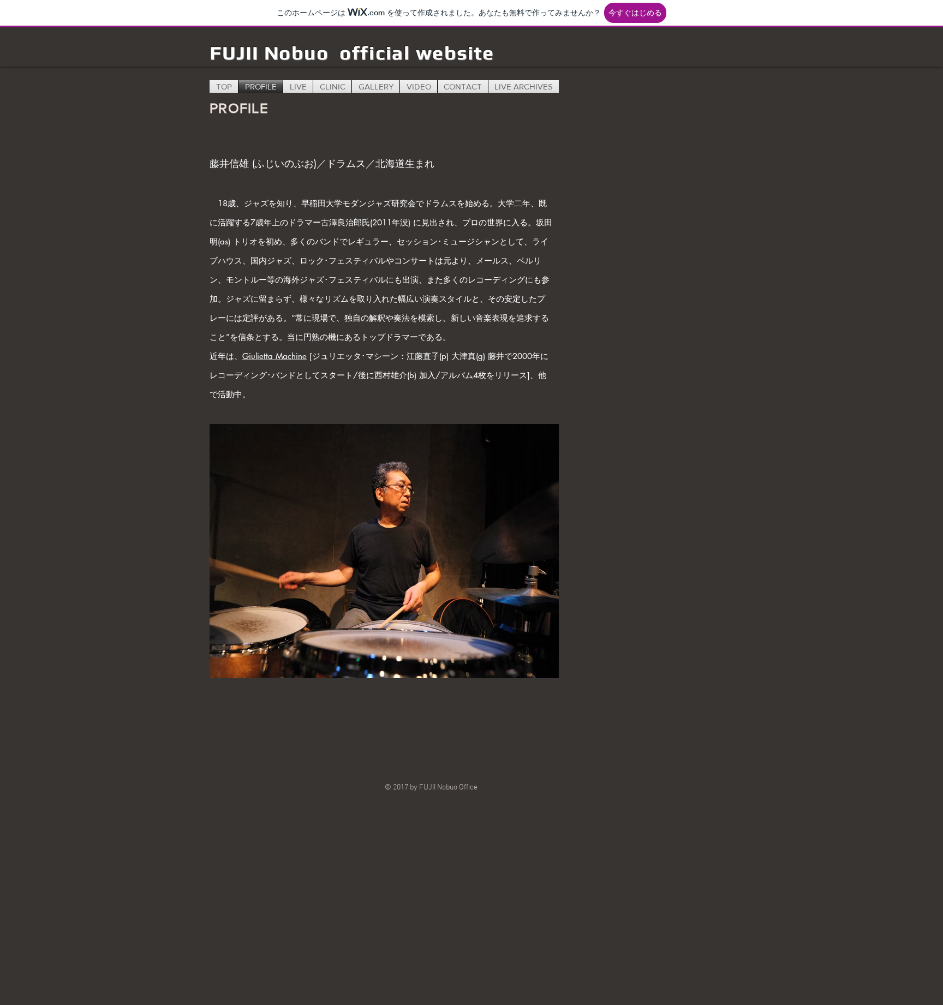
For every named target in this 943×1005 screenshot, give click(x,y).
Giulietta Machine (274, 356)
